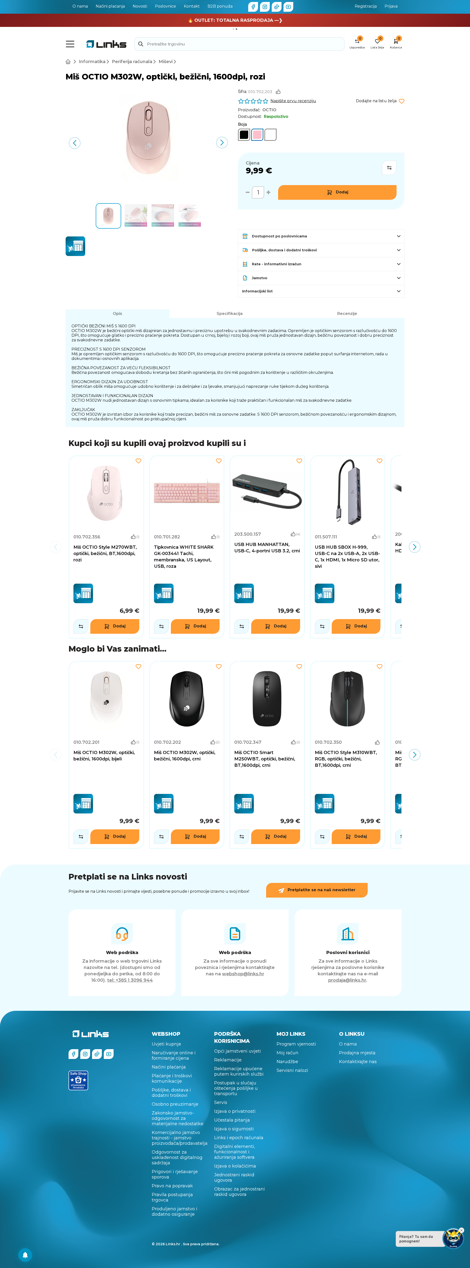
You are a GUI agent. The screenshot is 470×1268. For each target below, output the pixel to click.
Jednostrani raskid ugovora (234, 1177)
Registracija (366, 6)
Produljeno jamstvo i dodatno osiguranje (174, 1211)
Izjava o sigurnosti (234, 1129)
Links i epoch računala (238, 1137)
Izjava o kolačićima (235, 1166)
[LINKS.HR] (25, 1255)
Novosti (140, 6)
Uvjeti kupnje (166, 1044)
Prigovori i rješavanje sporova (175, 1174)
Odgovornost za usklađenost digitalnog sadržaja (177, 1157)
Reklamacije (228, 1060)
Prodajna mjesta (357, 1053)
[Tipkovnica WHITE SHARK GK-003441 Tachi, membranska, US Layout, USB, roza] (187, 547)
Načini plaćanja (110, 6)
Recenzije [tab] (347, 313)
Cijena (252, 163)
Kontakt (192, 6)
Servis (220, 1102)
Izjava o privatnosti (235, 1111)
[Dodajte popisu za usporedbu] (389, 167)
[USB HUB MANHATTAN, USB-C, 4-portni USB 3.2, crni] (267, 547)
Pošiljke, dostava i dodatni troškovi (171, 1092)
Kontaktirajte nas (358, 1061)
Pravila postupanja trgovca (172, 1197)
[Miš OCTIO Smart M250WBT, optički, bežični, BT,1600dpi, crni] (267, 755)
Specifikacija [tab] (230, 313)
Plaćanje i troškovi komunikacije (172, 1078)
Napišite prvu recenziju (293, 101)
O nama (80, 6)
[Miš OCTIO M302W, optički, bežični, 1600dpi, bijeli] (270, 135)
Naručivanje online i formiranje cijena (174, 1055)
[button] (222, 142)
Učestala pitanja (232, 1120)
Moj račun (287, 1053)
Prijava (391, 6)
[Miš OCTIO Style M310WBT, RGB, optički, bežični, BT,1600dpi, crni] (348, 755)
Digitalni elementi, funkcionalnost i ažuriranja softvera (234, 1152)
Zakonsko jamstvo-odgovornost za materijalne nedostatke (177, 1118)
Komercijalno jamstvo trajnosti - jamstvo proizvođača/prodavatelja (180, 1138)
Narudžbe (287, 1061)
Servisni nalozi (292, 1070)
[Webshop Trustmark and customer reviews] (78, 1080)
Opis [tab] (117, 313)
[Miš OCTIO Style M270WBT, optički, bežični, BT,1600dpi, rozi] (106, 547)
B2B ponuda (220, 6)
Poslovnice (165, 6)
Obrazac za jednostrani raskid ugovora (239, 1191)
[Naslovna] (69, 61)
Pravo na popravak (172, 1186)
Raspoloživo (276, 116)
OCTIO (269, 110)
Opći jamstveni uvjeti (237, 1051)
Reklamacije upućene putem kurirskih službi (239, 1071)
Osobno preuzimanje (175, 1104)
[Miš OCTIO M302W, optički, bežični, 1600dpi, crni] (244, 135)
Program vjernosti (296, 1044)
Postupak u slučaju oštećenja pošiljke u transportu (236, 1088)
